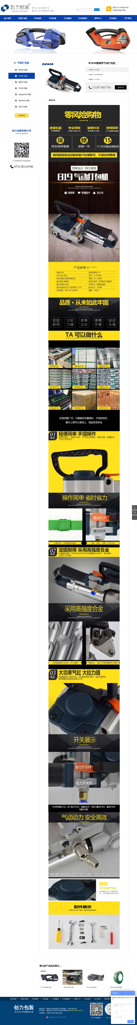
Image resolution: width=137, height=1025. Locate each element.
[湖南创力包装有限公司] (30, 8)
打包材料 (37, 18)
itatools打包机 (24, 100)
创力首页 (7, 18)
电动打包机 (23, 69)
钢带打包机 (23, 82)
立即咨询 (21, 115)
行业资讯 (113, 18)
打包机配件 (82, 18)
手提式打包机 (51, 1013)
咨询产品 (121, 87)
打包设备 (52, 18)
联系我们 (108, 999)
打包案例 (67, 18)
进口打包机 (23, 106)
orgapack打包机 (25, 94)
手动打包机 (23, 88)
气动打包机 (23, 75)
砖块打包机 (58, 1013)
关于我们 (128, 18)
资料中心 (97, 18)
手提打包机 (22, 18)
